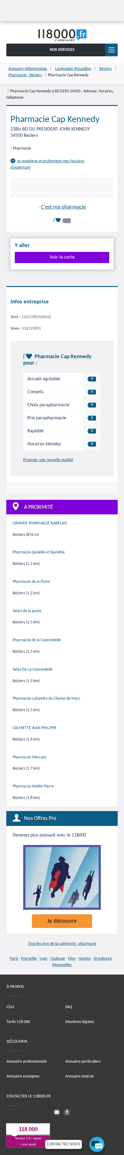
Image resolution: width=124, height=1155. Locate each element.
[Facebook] (67, 1112)
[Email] (57, 1112)
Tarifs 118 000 (18, 1021)
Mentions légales (79, 1021)
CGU (10, 1007)
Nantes (85, 958)
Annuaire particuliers (83, 1061)
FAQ (68, 1007)
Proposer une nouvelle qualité (48, 460)
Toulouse (57, 958)
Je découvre (62, 921)
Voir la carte (62, 257)
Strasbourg (103, 958)
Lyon (43, 958)
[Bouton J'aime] (62, 220)
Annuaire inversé (79, 1076)
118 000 (28, 1129)
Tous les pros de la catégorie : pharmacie (62, 944)
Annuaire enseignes (23, 1076)
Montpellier (62, 965)
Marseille (29, 958)
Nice (72, 958)
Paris (14, 958)
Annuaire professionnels (27, 1061)
